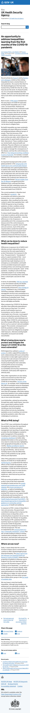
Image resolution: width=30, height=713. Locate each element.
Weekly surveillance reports (15, 446)
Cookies (20, 686)
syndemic (14, 194)
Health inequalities (6, 55)
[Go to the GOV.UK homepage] (7, 2)
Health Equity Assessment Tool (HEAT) (13, 499)
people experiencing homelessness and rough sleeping (13, 485)
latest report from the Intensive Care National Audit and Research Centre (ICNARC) (14, 555)
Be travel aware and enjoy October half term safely (8, 620)
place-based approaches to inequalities (13, 501)
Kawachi (15, 78)
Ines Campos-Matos (6, 52)
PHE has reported (22, 282)
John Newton (15, 52)
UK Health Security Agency (11, 14)
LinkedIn (5, 633)
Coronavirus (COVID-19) (21, 53)
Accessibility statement (8, 686)
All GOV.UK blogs (6, 681)
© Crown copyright (15, 709)
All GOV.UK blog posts (20, 681)
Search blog (5, 24)
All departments (13, 684)
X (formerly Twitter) (8, 631)
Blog (2, 10)
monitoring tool (6, 463)
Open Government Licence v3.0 (11, 694)
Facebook (19, 631)
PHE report (14, 101)
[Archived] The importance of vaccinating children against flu (21, 621)
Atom (18, 653)
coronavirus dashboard (8, 438)
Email (18, 633)
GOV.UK (3, 684)
